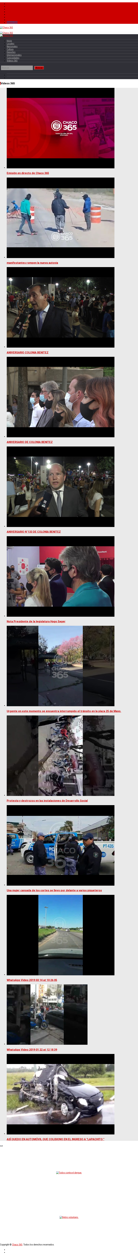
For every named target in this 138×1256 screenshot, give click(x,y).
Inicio (9, 3)
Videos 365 (12, 22)
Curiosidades (13, 19)
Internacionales (14, 17)
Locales (10, 6)
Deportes (11, 14)
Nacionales (12, 9)
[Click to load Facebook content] (1, 1145)
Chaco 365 (17, 1244)
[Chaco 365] (6, 27)
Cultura (10, 11)
